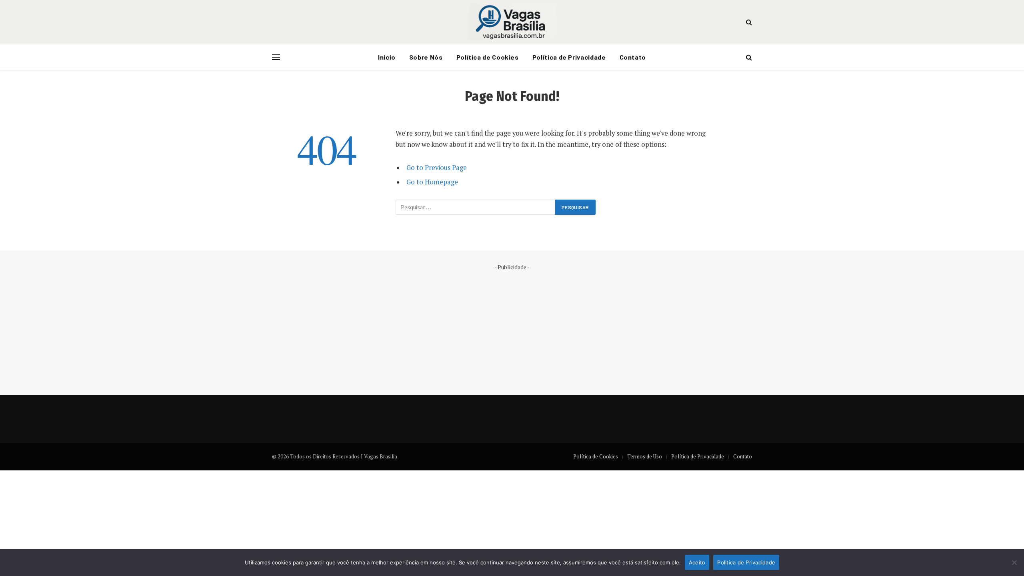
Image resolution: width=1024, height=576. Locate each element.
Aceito (697, 562)
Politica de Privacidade (746, 562)
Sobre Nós (426, 57)
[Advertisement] (512, 327)
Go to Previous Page (436, 167)
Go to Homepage (432, 182)
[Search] (748, 22)
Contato (633, 57)
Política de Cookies (487, 57)
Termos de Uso (644, 456)
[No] (1014, 562)
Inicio (387, 57)
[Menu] (276, 57)
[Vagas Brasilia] (512, 22)
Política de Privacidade (569, 57)
